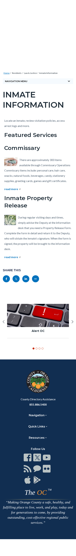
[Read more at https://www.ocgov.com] (38, 381)
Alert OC (38, 331)
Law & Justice (30, 73)
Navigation (37, 415)
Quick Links (36, 426)
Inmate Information (48, 73)
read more (11, 189)
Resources (37, 437)
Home (7, 73)
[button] (3, 327)
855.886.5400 (38, 404)
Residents (17, 73)
